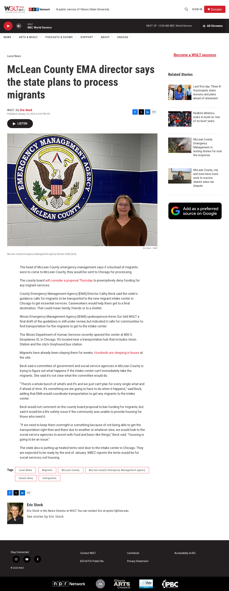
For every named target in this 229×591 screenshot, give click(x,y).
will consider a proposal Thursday (69, 280)
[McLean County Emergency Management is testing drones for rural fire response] (179, 145)
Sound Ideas (26, 478)
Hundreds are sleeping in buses (116, 353)
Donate (216, 9)
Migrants (47, 470)
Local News (14, 56)
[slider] (24, 26)
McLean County (71, 470)
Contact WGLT (88, 553)
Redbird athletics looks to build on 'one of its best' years (206, 117)
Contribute (133, 553)
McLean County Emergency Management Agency (117, 470)
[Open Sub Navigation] (14, 37)
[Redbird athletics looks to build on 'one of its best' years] (179, 119)
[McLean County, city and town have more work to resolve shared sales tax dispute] (179, 176)
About (105, 37)
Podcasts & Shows (59, 37)
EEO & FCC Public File (92, 561)
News (7, 37)
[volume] (19, 26)
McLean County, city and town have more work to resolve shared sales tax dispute (205, 177)
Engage (122, 37)
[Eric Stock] (15, 513)
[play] (8, 26)
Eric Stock (26, 110)
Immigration (49, 478)
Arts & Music (28, 37)
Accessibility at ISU (185, 553)
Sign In (197, 9)
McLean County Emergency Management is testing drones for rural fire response (207, 147)
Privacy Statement (137, 561)
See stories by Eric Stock (45, 516)
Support (87, 37)
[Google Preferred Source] (195, 210)
